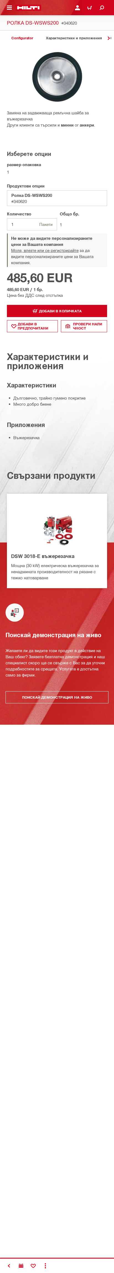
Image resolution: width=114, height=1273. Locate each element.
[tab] (22, 38)
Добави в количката (60, 311)
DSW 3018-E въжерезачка (42, 556)
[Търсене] (102, 8)
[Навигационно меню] (9, 8)
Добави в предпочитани (33, 326)
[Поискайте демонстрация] (21, 1266)
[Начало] (28, 8)
